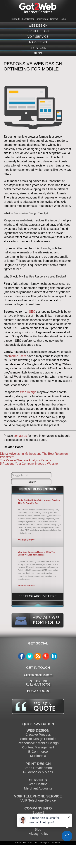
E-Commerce (38, 751)
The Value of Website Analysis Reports (25, 460)
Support (15, 19)
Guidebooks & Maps (38, 772)
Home (63, 19)
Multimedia (38, 756)
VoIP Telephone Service (38, 800)
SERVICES (38, 780)
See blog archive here (37, 596)
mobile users (17, 356)
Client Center (27, 19)
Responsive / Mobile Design (38, 743)
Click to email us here (38, 674)
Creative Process (38, 734)
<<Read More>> (26, 539)
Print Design (38, 31)
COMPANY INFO (38, 808)
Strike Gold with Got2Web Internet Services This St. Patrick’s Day (39, 501)
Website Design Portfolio (38, 739)
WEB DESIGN (38, 730)
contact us (20, 435)
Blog (38, 53)
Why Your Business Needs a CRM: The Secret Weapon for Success (36, 553)
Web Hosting (38, 784)
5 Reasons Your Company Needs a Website (29, 463)
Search (18, 476)
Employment (42, 19)
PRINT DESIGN (38, 764)
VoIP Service (38, 36)
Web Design (38, 25)
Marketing (38, 42)
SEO (32, 311)
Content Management (38, 747)
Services (38, 47)
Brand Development (38, 768)
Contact (54, 19)
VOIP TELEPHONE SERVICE (38, 796)
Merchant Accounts (38, 788)
